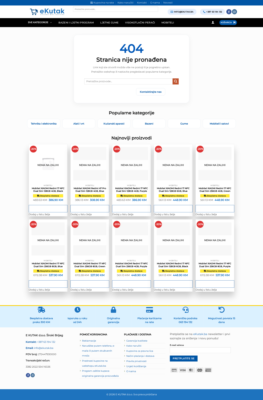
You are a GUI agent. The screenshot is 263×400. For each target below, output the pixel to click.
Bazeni (149, 123)
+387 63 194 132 (40, 341)
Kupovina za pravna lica (139, 351)
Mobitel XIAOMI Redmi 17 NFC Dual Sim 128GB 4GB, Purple (131, 189)
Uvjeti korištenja (136, 366)
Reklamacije (89, 340)
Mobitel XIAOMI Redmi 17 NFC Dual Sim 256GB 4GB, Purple (131, 265)
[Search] (75, 14)
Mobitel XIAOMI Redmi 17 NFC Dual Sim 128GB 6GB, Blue (173, 189)
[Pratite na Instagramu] (234, 11)
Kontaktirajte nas (150, 91)
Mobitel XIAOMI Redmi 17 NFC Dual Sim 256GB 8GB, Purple (215, 265)
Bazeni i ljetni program (76, 22)
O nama (131, 371)
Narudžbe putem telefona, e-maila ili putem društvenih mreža (98, 350)
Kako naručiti (133, 345)
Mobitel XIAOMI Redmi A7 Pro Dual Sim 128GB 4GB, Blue (90, 189)
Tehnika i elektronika (44, 123)
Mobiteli (167, 22)
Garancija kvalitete (136, 340)
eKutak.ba (200, 334)
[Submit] (176, 81)
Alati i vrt (78, 123)
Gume (184, 123)
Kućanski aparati (113, 123)
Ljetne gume (109, 22)
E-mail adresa (177, 345)
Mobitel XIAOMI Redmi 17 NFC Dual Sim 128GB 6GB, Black (173, 265)
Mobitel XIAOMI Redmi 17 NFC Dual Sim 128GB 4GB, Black (48, 189)
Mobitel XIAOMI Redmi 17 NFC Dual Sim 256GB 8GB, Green (90, 265)
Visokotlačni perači (140, 22)
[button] (40, 22)
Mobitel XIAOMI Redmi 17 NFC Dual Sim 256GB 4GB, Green (215, 189)
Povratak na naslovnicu (115, 91)
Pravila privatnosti (136, 361)
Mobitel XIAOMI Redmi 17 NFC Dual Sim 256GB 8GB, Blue (48, 265)
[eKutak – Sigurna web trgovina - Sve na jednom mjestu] (47, 11)
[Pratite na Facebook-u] (228, 11)
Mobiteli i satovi (219, 123)
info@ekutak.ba (39, 347)
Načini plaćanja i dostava (140, 356)
